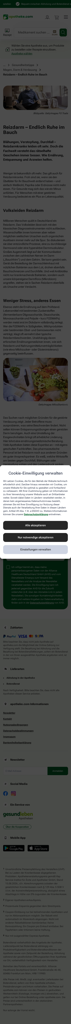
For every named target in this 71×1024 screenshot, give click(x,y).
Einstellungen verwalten (35, 549)
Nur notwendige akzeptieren (35, 537)
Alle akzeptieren (35, 525)
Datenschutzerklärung (36, 514)
